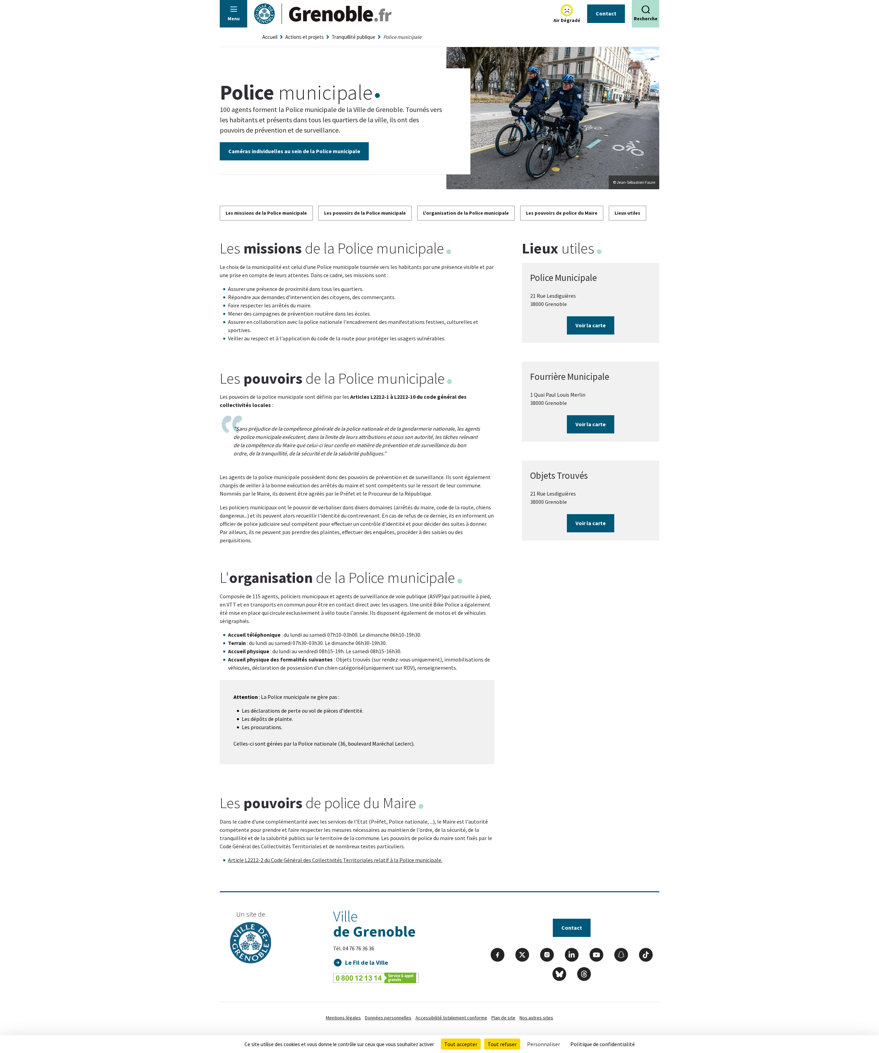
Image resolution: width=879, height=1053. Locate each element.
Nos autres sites (536, 1018)
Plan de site (503, 1018)
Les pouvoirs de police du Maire (561, 213)
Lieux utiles (627, 213)
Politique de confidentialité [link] (602, 1044)
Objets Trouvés (559, 475)
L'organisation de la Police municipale (466, 213)
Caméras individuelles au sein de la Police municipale (294, 151)
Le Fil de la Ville (366, 962)
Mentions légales (343, 1018)
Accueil (269, 37)
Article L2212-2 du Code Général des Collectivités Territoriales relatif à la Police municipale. (335, 860)
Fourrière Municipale (569, 376)
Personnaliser (543, 1044)
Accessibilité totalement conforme (451, 1018)
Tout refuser (502, 1044)
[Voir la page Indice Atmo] (567, 10)
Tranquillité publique (353, 37)
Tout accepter (460, 1044)
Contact (606, 13)
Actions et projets (304, 37)
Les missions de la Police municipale (266, 213)
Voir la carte (590, 325)
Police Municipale (563, 277)
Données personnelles (388, 1018)
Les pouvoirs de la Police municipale (365, 213)
